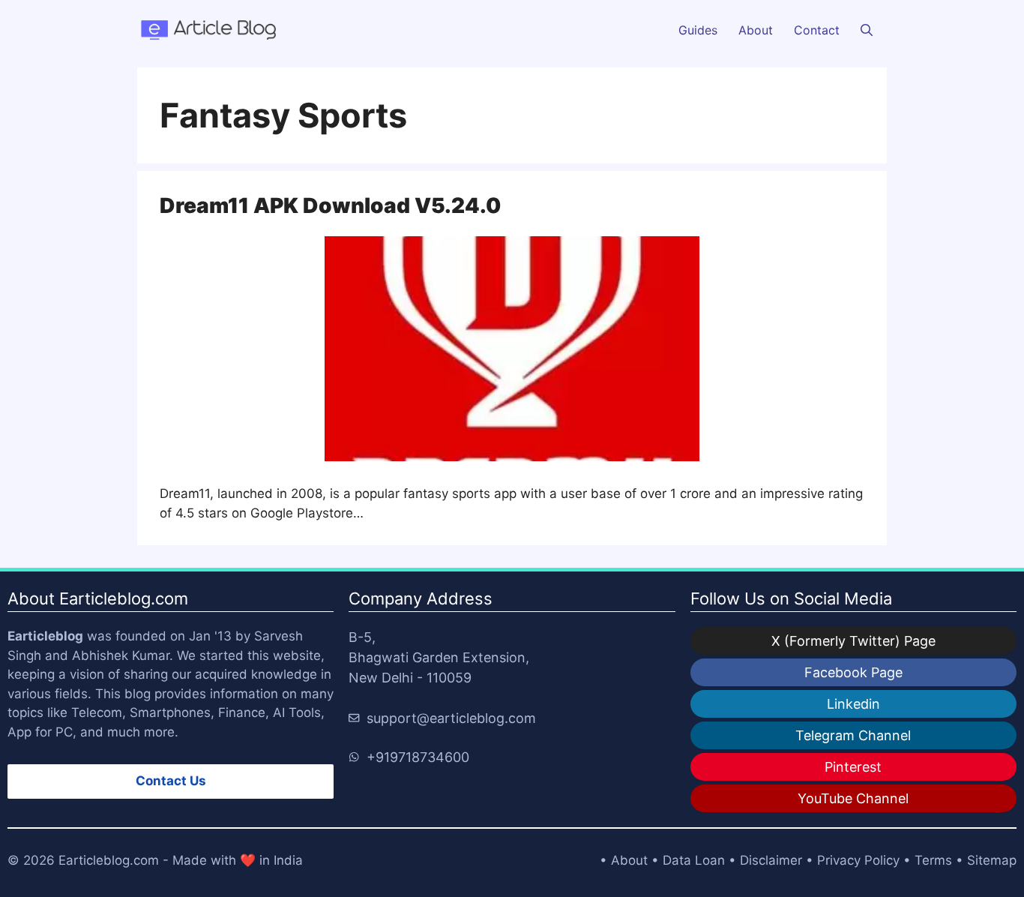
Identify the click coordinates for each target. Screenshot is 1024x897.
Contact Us (171, 780)
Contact (817, 30)
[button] (866, 30)
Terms (933, 860)
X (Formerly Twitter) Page (853, 641)
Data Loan (694, 860)
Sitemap (992, 860)
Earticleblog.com (108, 860)
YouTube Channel (853, 798)
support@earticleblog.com (451, 718)
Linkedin (853, 704)
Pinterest (853, 767)
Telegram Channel (853, 735)
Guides (697, 30)
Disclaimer (771, 860)
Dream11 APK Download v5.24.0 (330, 205)
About (755, 30)
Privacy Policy (858, 860)
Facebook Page (853, 672)
